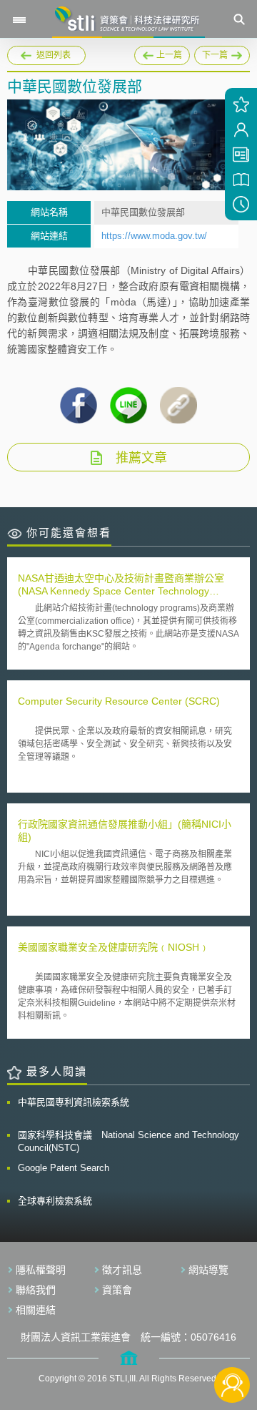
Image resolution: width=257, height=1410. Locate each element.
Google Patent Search (63, 1167)
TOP (232, 1337)
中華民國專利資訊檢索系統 (73, 1102)
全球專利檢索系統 (55, 1200)
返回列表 (53, 55)
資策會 (117, 1290)
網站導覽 (208, 1270)
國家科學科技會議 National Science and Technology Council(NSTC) (128, 1141)
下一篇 (211, 53)
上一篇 (162, 53)
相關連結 (36, 1310)
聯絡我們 (36, 1290)
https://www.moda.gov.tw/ (154, 235)
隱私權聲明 (41, 1270)
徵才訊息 (122, 1270)
